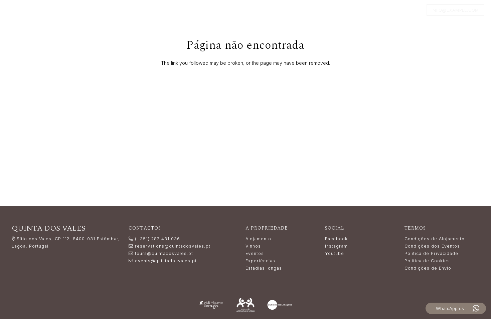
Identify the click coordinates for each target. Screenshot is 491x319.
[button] (208, 10)
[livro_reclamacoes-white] (279, 305)
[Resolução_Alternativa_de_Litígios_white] (245, 305)
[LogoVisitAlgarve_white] (211, 305)
